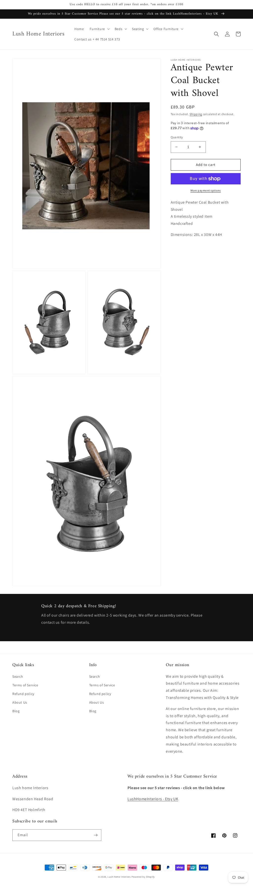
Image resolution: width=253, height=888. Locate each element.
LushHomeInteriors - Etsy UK (152, 798)
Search (17, 676)
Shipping (196, 114)
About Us (19, 702)
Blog (16, 711)
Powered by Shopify (143, 876)
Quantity (177, 137)
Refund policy (23, 694)
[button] (99, 29)
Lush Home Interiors (118, 876)
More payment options (205, 190)
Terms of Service (25, 685)
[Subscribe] (95, 835)
